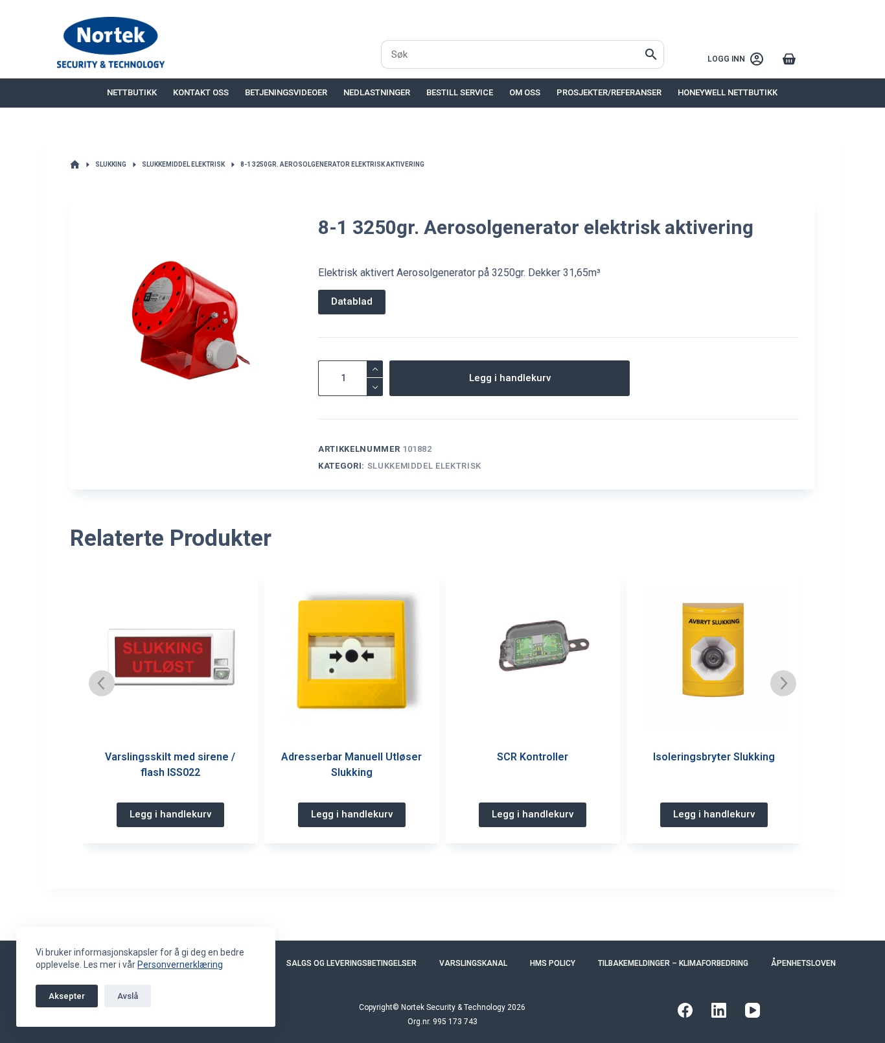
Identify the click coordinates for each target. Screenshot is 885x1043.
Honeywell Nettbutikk (727, 92)
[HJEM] (75, 165)
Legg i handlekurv (510, 378)
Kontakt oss (201, 92)
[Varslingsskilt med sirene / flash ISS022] (170, 656)
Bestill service (459, 92)
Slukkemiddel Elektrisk (424, 466)
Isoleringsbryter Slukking (714, 757)
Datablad (352, 301)
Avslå (127, 996)
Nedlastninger (376, 92)
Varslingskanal (473, 963)
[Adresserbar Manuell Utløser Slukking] (352, 656)
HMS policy (552, 963)
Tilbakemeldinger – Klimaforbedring (673, 963)
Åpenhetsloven (803, 963)
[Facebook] (685, 1010)
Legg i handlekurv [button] (170, 814)
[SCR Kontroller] (533, 656)
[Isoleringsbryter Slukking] (714, 656)
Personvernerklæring (180, 964)
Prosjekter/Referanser (609, 92)
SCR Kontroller (532, 757)
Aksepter (67, 996)
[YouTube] (752, 1010)
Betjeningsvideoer (286, 92)
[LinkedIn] (718, 1010)
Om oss (524, 92)
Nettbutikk (132, 92)
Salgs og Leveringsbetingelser (351, 963)
